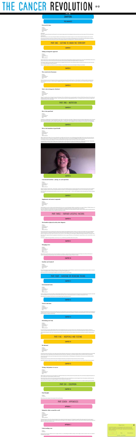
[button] (133, 425)
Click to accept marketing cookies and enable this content (68, 158)
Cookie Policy (118, 435)
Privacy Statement (123, 435)
